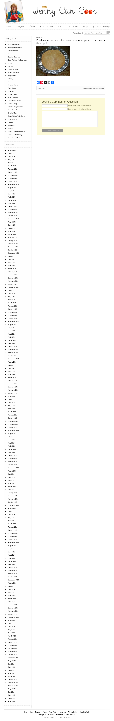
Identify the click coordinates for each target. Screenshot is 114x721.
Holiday (10, 79)
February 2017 (12, 490)
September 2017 (13, 468)
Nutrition (10, 91)
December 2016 (13, 496)
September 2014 (13, 580)
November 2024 (13, 212)
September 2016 (13, 505)
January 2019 (12, 418)
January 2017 (12, 493)
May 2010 (11, 698)
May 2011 (11, 670)
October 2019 (12, 393)
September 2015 (13, 542)
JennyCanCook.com (56, 715)
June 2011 (11, 667)
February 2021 (12, 343)
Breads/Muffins (13, 51)
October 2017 (12, 465)
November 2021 (13, 315)
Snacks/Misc (12, 113)
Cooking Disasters (14, 57)
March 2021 (12, 340)
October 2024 (12, 216)
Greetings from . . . (14, 69)
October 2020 (12, 356)
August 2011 (12, 661)
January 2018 (12, 455)
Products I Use (13, 97)
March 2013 (12, 636)
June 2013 (11, 626)
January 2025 (12, 206)
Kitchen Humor (13, 85)
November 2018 (13, 424)
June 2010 (11, 695)
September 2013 (13, 617)
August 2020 (12, 362)
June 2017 (11, 477)
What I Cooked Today (15, 135)
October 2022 (12, 284)
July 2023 (11, 256)
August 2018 (12, 433)
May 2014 (11, 592)
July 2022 (11, 290)
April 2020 (11, 374)
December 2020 (13, 349)
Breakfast (11, 54)
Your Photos (53, 712)
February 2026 (12, 169)
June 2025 (11, 194)
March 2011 (12, 676)
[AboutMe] (72, 26)
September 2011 (13, 658)
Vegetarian (11, 125)
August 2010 (12, 689)
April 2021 (11, 337)
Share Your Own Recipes (16, 110)
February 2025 (12, 203)
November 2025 (13, 178)
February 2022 (12, 306)
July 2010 (11, 692)
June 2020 (11, 368)
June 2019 (11, 402)
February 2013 (12, 639)
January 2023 (12, 275)
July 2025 (11, 191)
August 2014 (12, 583)
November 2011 (13, 651)
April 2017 (11, 483)
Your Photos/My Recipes (16, 138)
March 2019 (12, 412)
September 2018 (13, 430)
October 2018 (12, 427)
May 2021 (11, 334)
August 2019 (12, 396)
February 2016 (12, 527)
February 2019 (12, 415)
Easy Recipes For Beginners (17, 60)
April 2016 (11, 521)
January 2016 (12, 530)
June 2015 (11, 552)
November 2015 (13, 536)
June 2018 (11, 440)
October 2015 (12, 539)
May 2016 (11, 518)
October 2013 (12, 614)
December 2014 (13, 570)
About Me (63, 712)
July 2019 (11, 399)
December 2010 (13, 683)
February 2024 (12, 237)
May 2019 (11, 405)
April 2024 (11, 231)
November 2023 (13, 247)
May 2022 (11, 297)
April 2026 (11, 163)
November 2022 (13, 281)
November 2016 (13, 499)
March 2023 (12, 268)
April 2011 (11, 673)
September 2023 (13, 253)
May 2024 (11, 228)
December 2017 (13, 458)
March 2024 (12, 234)
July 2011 (11, 664)
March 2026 (12, 166)
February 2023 (12, 272)
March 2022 (12, 303)
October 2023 (12, 250)
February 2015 (12, 564)
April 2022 (11, 300)
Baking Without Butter (15, 47)
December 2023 (13, 244)
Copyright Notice (85, 712)
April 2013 (11, 633)
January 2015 (12, 567)
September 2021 (13, 321)
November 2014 (13, 574)
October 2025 (12, 181)
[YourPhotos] (46, 26)
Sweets (10, 122)
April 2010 (11, 701)
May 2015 (11, 555)
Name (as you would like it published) (79, 105)
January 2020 (12, 384)
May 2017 (11, 480)
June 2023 (11, 259)
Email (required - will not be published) (79, 109)
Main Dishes (12, 88)
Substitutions (12, 119)
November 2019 (13, 390)
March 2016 (12, 524)
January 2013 (12, 642)
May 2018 (11, 443)
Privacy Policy (72, 712)
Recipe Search (78, 33)
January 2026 (12, 172)
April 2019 (11, 409)
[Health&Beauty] (101, 26)
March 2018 (12, 449)
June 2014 (11, 589)
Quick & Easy (12, 104)
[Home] (9, 26)
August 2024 (12, 222)
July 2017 (11, 474)
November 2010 (13, 686)
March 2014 (12, 598)
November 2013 (13, 611)
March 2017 (12, 486)
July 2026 (11, 153)
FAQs (10, 63)
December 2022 (13, 278)
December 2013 (13, 608)
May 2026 (11, 160)
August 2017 (12, 471)
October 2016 (12, 502)
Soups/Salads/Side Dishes (16, 116)
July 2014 (11, 586)
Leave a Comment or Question (93, 88)
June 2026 (11, 156)
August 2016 (12, 508)
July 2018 (11, 437)
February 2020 (12, 381)
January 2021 (12, 346)
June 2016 (11, 514)
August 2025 (12, 188)
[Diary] (60, 26)
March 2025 (12, 200)
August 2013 (12, 620)
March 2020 (12, 377)
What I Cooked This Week (16, 132)
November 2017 (13, 462)
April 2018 (11, 446)
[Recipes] (20, 26)
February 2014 (12, 602)
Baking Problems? (14, 44)
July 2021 (11, 328)
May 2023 (11, 262)
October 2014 (12, 577)
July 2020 (11, 365)
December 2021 (13, 312)
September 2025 (13, 184)
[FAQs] (85, 26)
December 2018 (13, 421)
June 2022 (11, 293)
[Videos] (32, 26)
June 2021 (11, 331)
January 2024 (12, 240)
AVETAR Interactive (63, 717)
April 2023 (11, 265)
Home (25, 712)
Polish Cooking (13, 94)
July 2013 (11, 623)
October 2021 (12, 318)
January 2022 (12, 309)
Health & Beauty (13, 72)
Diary (31, 712)
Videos (10, 128)
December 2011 (13, 648)
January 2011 (12, 679)
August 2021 (12, 325)
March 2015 (12, 561)
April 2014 (11, 595)
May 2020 (11, 371)
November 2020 (13, 353)
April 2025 (11, 197)
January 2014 (12, 605)
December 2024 (13, 209)
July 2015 (11, 549)
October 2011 (12, 655)
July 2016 (11, 511)
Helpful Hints (12, 75)
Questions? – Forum (14, 100)
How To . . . (12, 82)
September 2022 (13, 287)
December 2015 (13, 533)
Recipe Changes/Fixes (15, 107)
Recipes (38, 712)
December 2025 (13, 175)
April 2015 (11, 558)
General (10, 66)
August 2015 (12, 546)
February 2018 (12, 452)
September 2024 (13, 219)
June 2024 (11, 225)
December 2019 (13, 387)
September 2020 (13, 359)
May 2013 (11, 630)
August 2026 (12, 150)
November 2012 (13, 645)
